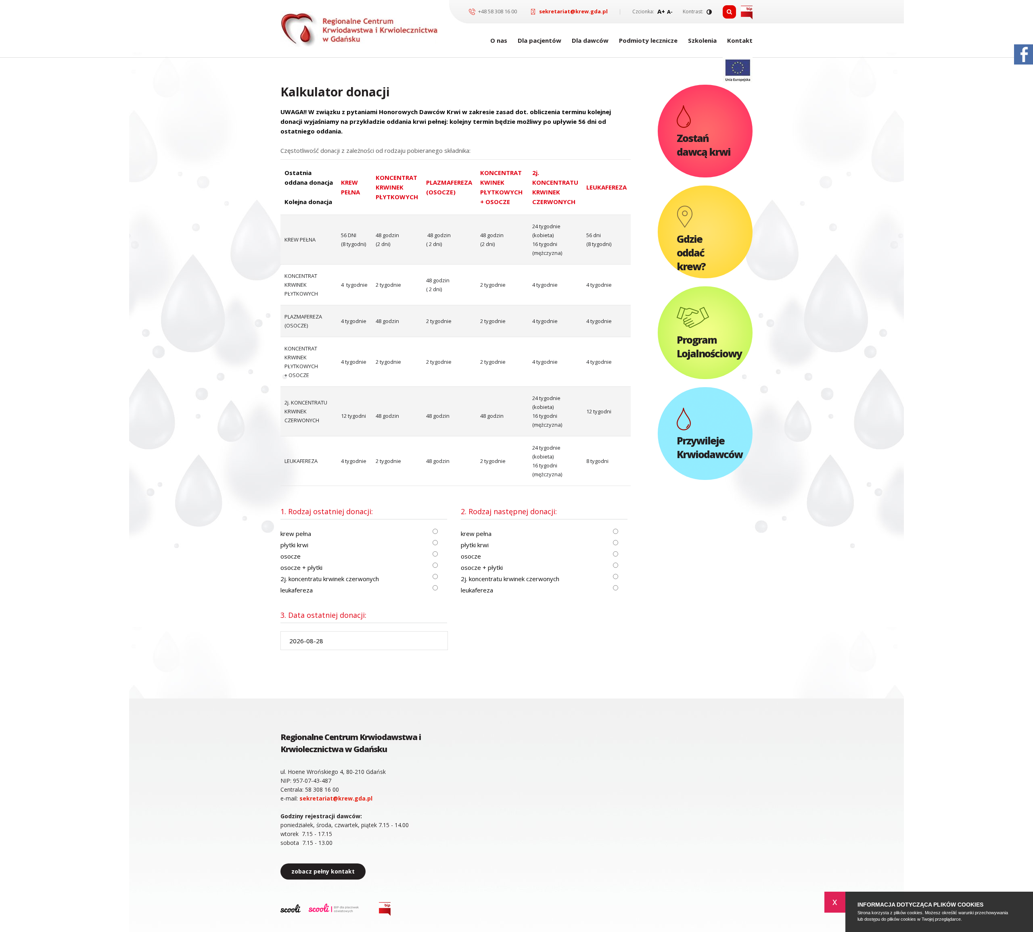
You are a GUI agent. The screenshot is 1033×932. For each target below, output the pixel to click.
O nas (498, 41)
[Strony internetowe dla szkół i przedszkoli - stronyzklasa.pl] (290, 909)
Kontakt (740, 41)
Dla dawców (590, 41)
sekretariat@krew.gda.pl (573, 11)
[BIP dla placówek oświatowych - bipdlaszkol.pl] (334, 908)
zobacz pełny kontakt (323, 871)
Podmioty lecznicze (648, 41)
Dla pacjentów (539, 41)
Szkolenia (702, 41)
